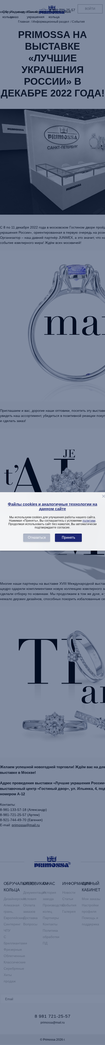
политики (89, 520)
